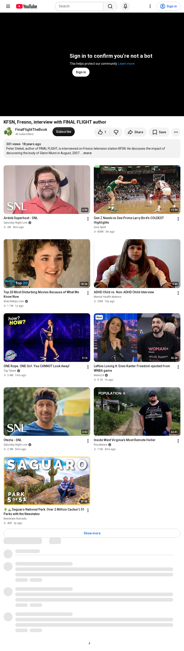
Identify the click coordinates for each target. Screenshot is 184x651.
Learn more (126, 63)
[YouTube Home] (26, 6)
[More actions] (175, 132)
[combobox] (80, 6)
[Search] (110, 6)
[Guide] (8, 6)
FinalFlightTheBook (31, 129)
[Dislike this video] (116, 132)
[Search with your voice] (125, 6)
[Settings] (150, 6)
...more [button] (86, 153)
